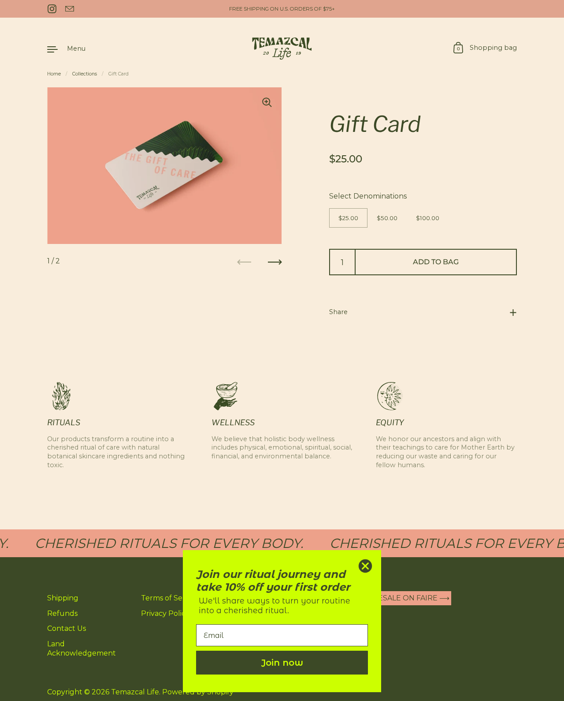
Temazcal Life (135, 692)
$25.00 (348, 217)
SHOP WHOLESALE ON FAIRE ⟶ (390, 598)
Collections (84, 74)
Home (54, 74)
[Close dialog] (365, 566)
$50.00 (387, 217)
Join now (282, 662)
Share (338, 312)
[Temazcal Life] (282, 48)
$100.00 (427, 217)
